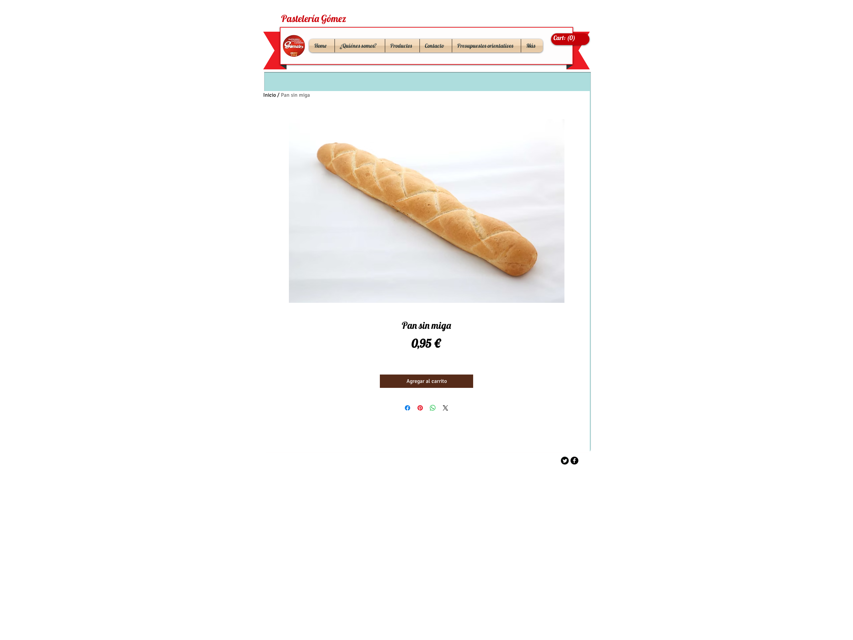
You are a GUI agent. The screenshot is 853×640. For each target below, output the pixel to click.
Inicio (269, 95)
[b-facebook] (574, 461)
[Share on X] (445, 408)
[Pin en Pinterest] (420, 408)
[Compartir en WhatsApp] (433, 408)
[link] (566, 38)
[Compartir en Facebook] (408, 408)
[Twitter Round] (565, 461)
